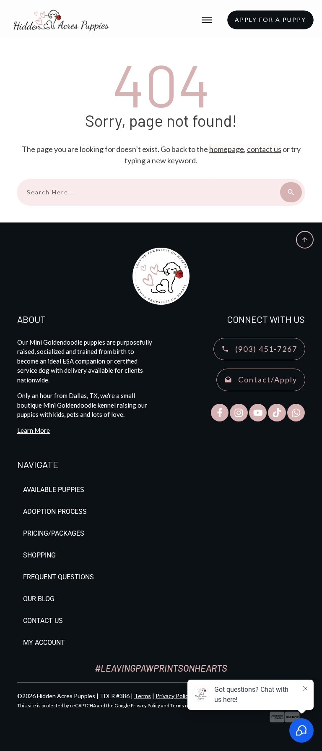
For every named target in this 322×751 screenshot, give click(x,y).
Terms (142, 695)
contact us (264, 149)
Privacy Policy (173, 695)
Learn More (33, 430)
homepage (226, 149)
